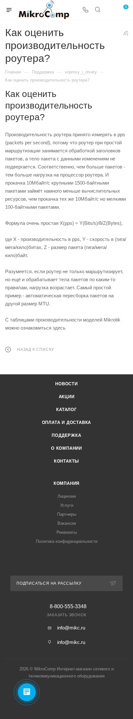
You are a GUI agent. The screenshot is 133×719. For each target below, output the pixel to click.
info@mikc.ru (71, 627)
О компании (66, 448)
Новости (66, 383)
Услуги (66, 505)
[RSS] (126, 33)
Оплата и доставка (66, 422)
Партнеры (66, 514)
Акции (67, 396)
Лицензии (66, 496)
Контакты (66, 461)
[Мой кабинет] (110, 10)
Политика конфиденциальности (66, 541)
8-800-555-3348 (68, 606)
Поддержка (66, 435)
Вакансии (66, 523)
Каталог (66, 409)
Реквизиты (66, 532)
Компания (66, 483)
